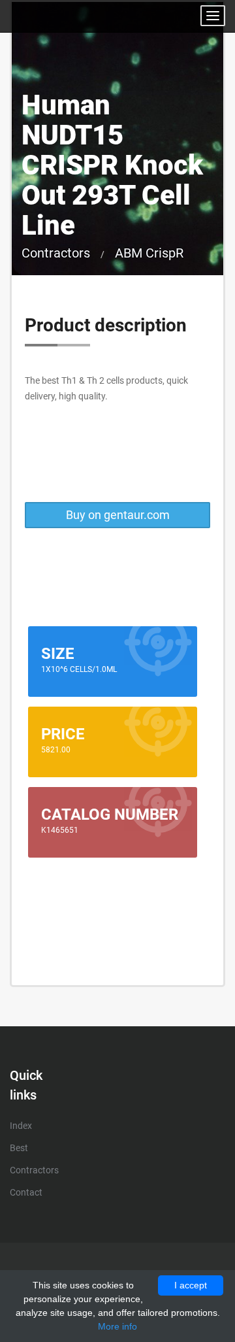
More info (117, 1326)
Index (21, 1125)
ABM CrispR (149, 253)
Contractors (56, 253)
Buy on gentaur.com (118, 515)
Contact (26, 1192)
